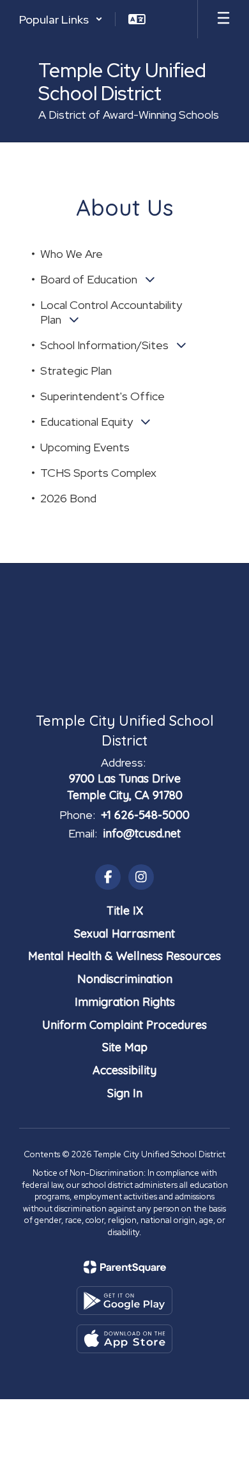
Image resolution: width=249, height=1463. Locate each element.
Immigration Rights (125, 1001)
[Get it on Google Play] (124, 1300)
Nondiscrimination (124, 979)
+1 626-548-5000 (145, 814)
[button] (61, 19)
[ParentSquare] (124, 1267)
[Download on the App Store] (124, 1338)
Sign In (124, 1093)
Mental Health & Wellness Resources (124, 956)
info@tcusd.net (142, 833)
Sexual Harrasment (124, 933)
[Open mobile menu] (223, 19)
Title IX (125, 910)
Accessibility (124, 1070)
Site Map (124, 1047)
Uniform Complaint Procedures (124, 1024)
